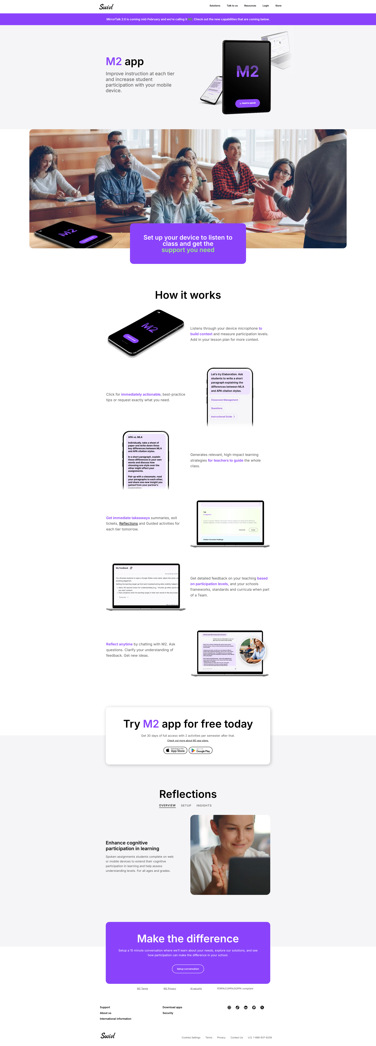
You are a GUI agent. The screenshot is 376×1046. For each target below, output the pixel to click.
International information (115, 1018)
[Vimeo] (254, 1007)
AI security (196, 988)
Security (168, 1013)
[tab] (167, 806)
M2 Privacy (170, 988)
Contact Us (237, 1037)
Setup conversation (188, 968)
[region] (188, 209)
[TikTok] (237, 1007)
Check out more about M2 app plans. (188, 740)
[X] (262, 1007)
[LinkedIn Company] (246, 1007)
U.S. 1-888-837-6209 (260, 1037)
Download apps (172, 1007)
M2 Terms (142, 988)
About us (105, 1013)
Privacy (221, 1037)
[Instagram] (229, 1007)
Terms (208, 1037)
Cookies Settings (191, 1037)
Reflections (128, 523)
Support (105, 1007)
